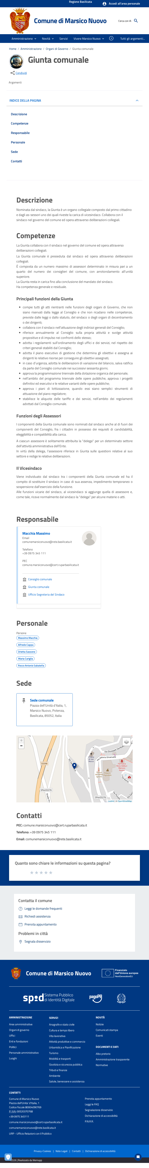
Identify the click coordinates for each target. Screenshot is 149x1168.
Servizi (53, 1017)
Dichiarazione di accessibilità (101, 1116)
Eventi (99, 1035)
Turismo (53, 1053)
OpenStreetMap (125, 801)
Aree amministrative (21, 1024)
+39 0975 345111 (19, 1116)
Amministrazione (31, 49)
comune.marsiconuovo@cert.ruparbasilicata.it (35, 1122)
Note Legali (61, 1151)
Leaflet (111, 801)
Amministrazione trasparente (113, 1059)
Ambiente (54, 1076)
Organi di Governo (57, 49)
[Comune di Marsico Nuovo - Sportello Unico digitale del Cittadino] (20, 20)
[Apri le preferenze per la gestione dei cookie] (9, 1158)
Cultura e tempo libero (61, 1030)
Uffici (12, 1035)
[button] (121, 4)
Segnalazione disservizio (99, 1110)
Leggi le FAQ (92, 1104)
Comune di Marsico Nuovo (70, 20)
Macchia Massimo (36, 533)
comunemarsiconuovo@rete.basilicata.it (32, 1128)
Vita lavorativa (57, 1036)
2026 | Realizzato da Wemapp (26, 1160)
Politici (13, 1047)
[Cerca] (136, 21)
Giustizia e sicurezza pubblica (65, 1064)
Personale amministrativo (24, 1053)
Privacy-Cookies (42, 1151)
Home (12, 49)
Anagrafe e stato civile (61, 1024)
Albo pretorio (103, 1054)
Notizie (100, 1024)
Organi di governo (19, 1030)
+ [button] (21, 740)
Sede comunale (42, 700)
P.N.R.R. (89, 1121)
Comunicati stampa (107, 1030)
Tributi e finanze (58, 1070)
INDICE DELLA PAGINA (25, 100)
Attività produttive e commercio (67, 1041)
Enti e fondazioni (18, 1041)
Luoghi (13, 1058)
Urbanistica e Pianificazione (65, 1047)
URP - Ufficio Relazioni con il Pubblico (30, 1133)
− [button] (21, 746)
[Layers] (126, 742)
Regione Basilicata (80, 2)
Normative (102, 1065)
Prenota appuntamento (98, 1099)
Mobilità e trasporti (60, 1059)
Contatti (15, 1093)
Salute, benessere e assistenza (66, 1081)
